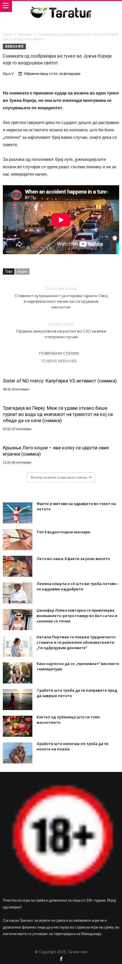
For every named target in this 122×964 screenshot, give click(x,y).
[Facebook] (61, 959)
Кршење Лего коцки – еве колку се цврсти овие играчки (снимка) (56, 451)
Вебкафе (25, 34)
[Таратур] (61, 6)
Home (7, 34)
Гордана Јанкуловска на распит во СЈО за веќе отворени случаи (61, 330)
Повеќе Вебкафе (59, 361)
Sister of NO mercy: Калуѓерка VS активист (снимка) (60, 381)
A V (11, 73)
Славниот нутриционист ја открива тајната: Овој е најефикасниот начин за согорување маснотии (61, 297)
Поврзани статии (59, 353)
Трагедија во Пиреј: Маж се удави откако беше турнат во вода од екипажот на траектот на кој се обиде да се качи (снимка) (58, 414)
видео (22, 271)
